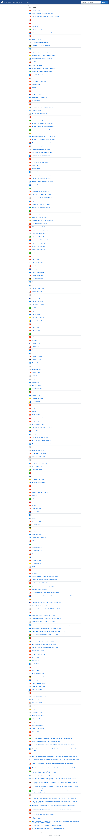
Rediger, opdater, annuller (37, 667)
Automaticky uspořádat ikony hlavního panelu (42, 23)
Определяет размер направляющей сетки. (41, 103)
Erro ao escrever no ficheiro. (38, 472)
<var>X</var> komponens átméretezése (40, 188)
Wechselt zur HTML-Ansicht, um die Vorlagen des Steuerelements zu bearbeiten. (49, 599)
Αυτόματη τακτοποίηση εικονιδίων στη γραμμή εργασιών (44, 48)
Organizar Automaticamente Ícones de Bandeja (42, 71)
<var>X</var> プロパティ (37, 294)
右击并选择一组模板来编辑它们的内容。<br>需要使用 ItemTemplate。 (46, 741)
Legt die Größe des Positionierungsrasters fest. (42, 152)
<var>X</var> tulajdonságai (38, 288)
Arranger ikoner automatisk (38, 19)
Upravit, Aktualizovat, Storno (38, 673)
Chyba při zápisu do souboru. (38, 417)
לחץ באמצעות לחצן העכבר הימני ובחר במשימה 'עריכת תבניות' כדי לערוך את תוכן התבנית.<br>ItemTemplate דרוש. (55, 775)
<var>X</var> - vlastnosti (37, 262)
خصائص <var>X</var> (36, 252)
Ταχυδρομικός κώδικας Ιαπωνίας (39, 537)
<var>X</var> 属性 (36, 256)
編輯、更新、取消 (35, 657)
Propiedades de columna (37, 398)
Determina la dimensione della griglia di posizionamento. (44, 139)
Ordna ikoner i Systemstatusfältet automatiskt (42, 58)
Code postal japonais (36, 521)
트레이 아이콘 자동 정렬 (37, 65)
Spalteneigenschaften (36, 359)
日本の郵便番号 (35, 531)
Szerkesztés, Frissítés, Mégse (38, 686)
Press (17, 2)
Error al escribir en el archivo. (38, 479)
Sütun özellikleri (35, 404)
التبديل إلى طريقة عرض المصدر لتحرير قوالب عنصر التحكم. (43, 586)
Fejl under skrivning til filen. (38, 424)
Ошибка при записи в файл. (38, 476)
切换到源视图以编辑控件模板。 (38, 650)
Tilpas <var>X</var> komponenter (39, 233)
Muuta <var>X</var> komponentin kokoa (41, 171)
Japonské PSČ (35, 502)
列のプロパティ (35, 375)
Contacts (21, 2)
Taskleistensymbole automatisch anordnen (41, 45)
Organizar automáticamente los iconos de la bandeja (43, 55)
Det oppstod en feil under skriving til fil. (40, 463)
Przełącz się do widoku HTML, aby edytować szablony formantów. (46, 618)
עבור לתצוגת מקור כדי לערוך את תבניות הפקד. (41, 605)
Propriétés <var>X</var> (37, 275)
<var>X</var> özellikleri (37, 324)
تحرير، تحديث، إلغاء (35, 660)
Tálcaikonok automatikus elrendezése (40, 42)
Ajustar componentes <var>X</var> (39, 210)
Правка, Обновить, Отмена (38, 715)
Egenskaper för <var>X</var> (38, 320)
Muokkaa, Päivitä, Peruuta (37, 663)
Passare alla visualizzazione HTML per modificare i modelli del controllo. (47, 612)
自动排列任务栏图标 (36, 10)
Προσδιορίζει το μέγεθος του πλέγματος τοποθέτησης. (44, 136)
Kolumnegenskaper (36, 401)
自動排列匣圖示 (35, 26)
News (13, 2)
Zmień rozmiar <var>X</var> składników (41, 204)
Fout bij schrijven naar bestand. (38, 430)
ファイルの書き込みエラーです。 (39, 456)
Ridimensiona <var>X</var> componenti (40, 191)
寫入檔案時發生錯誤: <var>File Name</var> (41, 492)
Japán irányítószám (36, 524)
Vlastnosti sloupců (36, 343)
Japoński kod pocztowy (37, 547)
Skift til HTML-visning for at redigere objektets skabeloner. (44, 579)
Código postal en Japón (37, 563)
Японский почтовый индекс (38, 553)
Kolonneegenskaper (36, 382)
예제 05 (33, 566)
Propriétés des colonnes (37, 356)
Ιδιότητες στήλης (35, 362)
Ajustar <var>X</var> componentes (39, 217)
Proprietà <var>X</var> (37, 291)
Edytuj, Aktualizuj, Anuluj (37, 712)
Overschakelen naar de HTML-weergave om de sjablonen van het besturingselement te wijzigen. (52, 595)
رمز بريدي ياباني (35, 498)
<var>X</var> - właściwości (38, 304)
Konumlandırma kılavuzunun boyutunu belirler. (42, 158)
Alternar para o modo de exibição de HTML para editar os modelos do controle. (49, 631)
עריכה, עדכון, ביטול (35, 699)
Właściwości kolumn (36, 385)
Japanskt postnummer (37, 557)
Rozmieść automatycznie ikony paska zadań (41, 61)
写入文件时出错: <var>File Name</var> (40, 489)
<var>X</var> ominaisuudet (38, 272)
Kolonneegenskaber (36, 346)
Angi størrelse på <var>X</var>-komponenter (42, 201)
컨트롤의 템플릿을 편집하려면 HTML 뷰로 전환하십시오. (43, 621)
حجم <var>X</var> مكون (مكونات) (39, 236)
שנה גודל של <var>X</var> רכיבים (39, 184)
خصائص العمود (35, 333)
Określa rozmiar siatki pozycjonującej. (40, 162)
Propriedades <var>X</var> (38, 307)
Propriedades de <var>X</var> (38, 311)
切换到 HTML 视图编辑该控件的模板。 (40, 589)
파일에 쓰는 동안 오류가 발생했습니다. (40, 459)
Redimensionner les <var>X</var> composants (42, 175)
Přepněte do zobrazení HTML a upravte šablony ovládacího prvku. (46, 602)
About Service (27, 2)
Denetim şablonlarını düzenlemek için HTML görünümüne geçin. (45, 644)
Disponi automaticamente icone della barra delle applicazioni (45, 36)
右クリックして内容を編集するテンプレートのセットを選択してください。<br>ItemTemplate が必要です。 (54, 794)
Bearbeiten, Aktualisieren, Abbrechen (40, 676)
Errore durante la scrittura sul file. (39, 453)
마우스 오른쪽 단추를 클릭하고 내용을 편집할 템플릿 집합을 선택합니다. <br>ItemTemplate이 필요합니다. (54, 798)
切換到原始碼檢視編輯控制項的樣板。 (39, 654)
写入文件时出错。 (35, 421)
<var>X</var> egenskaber (37, 265)
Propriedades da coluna (37, 388)
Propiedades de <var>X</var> (38, 317)
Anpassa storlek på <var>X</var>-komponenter (42, 220)
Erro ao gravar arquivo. (37, 469)
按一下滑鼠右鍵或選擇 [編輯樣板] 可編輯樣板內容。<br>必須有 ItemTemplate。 (48, 828)
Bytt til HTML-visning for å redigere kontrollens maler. (43, 615)
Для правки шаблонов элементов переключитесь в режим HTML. (46, 628)
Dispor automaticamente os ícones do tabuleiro (42, 52)
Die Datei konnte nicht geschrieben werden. (41, 440)
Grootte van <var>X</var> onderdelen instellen (42, 239)
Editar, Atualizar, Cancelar (37, 718)
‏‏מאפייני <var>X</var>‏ (36, 285)
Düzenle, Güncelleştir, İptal (37, 725)
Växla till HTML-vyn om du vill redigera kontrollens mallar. (44, 641)
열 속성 (33, 379)
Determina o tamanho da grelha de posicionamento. (43, 126)
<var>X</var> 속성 (36, 298)
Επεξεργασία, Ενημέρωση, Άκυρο (39, 696)
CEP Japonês (35, 544)
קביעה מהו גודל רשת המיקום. (37, 110)
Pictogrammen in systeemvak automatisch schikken (43, 32)
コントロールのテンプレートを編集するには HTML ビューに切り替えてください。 (49, 608)
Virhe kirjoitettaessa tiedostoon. (39, 434)
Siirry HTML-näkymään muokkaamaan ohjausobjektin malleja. (45, 576)
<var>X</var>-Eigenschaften (38, 278)
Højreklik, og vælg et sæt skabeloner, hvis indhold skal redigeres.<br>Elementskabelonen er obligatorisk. (54, 756)
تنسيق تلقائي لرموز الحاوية (37, 29)
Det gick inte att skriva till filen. (38, 482)
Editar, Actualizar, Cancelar (38, 709)
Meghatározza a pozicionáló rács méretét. (41, 149)
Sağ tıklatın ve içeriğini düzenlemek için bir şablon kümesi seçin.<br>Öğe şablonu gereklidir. (52, 809)
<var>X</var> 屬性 (36, 259)
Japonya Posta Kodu (36, 560)
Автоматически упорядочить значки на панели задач (44, 68)
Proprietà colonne (36, 372)
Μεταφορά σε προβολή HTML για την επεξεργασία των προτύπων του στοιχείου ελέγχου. (51, 625)
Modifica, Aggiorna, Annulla (38, 692)
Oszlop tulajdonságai (36, 369)
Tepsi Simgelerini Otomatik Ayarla (39, 81)
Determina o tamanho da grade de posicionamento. (43, 129)
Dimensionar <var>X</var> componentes (41, 207)
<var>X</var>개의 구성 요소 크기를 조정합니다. (42, 197)
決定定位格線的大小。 (36, 91)
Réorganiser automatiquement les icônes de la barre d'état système (46, 16)
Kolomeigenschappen (36, 349)
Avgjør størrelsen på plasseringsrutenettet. (41, 155)
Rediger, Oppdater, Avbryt (37, 689)
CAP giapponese (35, 540)
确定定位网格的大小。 (36, 100)
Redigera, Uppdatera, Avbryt (38, 728)
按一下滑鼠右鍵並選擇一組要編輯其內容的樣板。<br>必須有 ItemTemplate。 (48, 753)
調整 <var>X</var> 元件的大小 (38, 226)
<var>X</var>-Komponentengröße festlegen (41, 178)
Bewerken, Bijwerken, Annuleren (39, 680)
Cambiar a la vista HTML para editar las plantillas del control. (45, 647)
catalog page (33, 832)
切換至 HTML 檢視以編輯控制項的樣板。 (40, 582)
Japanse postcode (36, 511)
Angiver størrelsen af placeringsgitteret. (40, 116)
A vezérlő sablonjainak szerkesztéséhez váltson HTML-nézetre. (45, 634)
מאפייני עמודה (34, 366)
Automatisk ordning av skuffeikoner (39, 74)
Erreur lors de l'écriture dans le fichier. (40, 437)
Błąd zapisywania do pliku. (37, 466)
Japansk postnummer (36, 508)
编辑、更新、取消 (35, 670)
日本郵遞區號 (34, 505)
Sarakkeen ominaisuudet (37, 353)
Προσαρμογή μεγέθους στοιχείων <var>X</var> (42, 181)
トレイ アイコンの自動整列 (37, 78)
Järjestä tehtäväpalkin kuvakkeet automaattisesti (42, 13)
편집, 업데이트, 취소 (36, 705)
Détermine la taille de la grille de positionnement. (42, 123)
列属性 (33, 336)
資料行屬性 (34, 340)
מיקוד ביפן (34, 518)
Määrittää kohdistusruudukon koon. (39, 97)
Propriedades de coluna (37, 391)
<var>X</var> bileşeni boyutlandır (39, 223)
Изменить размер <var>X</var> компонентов (42, 214)
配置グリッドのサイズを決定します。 (39, 146)
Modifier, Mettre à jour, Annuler (38, 683)
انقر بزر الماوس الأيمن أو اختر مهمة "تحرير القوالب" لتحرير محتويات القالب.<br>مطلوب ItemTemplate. (52, 738)
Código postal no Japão (37, 550)
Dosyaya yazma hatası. (37, 485)
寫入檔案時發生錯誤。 (36, 414)
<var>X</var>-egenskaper (37, 301)
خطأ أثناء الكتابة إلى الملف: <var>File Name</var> (42, 427)
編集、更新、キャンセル (37, 702)
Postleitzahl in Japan (36, 527)
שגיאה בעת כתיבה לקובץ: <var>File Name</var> (42, 447)
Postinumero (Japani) (36, 514)
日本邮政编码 (34, 495)
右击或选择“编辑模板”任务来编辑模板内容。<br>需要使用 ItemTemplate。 (47, 825)
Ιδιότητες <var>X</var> (37, 281)
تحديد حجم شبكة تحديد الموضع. (38, 120)
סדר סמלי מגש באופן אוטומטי (38, 39)
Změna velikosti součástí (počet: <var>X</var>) (42, 230)
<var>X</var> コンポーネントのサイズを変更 (41, 194)
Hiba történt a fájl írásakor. (38, 450)
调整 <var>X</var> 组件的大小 (38, 243)
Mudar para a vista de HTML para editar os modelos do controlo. (46, 637)
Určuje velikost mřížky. (37, 94)
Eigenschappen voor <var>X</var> (39, 269)
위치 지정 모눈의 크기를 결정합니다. (39, 113)
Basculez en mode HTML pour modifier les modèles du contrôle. (46, 592)
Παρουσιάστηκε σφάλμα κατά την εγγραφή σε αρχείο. (44, 443)
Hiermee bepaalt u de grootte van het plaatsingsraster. (44, 142)
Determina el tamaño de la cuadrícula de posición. (43, 133)
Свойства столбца (36, 395)
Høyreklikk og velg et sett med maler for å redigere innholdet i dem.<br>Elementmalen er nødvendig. (54, 767)
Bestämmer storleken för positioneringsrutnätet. (42, 107)
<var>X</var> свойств (37, 314)
